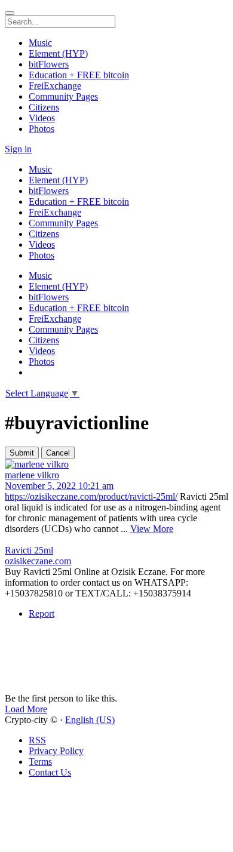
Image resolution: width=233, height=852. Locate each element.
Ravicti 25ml (29, 550)
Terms (40, 761)
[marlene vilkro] (116, 464)
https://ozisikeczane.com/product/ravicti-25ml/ (91, 496)
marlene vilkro (32, 475)
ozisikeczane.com (38, 561)
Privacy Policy (56, 751)
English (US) (90, 720)
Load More (26, 709)
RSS (37, 740)
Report (41, 613)
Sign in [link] (18, 149)
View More (151, 529)
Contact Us (50, 772)
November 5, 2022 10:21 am (59, 486)
